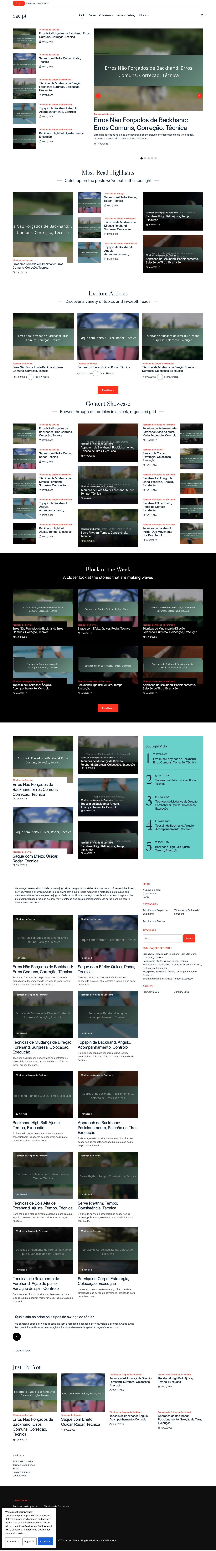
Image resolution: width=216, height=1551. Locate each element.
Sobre (92, 15)
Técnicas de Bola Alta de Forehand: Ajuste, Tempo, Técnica (43, 1206)
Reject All (29, 1541)
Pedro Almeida (42, 376)
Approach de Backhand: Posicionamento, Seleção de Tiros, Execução (172, 260)
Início (82, 15)
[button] (141, 158)
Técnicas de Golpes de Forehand (55, 79)
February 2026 (151, 991)
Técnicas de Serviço (49, 29)
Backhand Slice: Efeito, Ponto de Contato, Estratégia (157, 506)
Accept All (45, 1541)
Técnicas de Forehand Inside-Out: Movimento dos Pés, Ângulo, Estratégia (157, 533)
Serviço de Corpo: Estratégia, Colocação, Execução (157, 457)
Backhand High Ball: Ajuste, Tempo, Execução (55, 529)
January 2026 (182, 991)
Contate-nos (106, 15)
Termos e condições (24, 1464)
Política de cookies (23, 1461)
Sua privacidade (21, 1472)
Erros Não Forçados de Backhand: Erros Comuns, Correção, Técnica (64, 35)
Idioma (142, 15)
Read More (108, 390)
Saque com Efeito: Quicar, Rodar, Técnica (120, 199)
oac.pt (19, 15)
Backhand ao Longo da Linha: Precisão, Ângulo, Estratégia (158, 482)
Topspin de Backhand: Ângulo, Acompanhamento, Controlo (58, 110)
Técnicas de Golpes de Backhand (55, 104)
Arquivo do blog (126, 15)
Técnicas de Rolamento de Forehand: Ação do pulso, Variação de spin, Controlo (159, 432)
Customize (13, 1541)
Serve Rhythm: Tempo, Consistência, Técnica (98, 1206)
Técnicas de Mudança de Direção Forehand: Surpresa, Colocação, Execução (60, 87)
